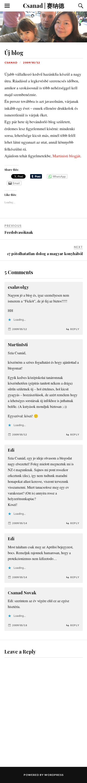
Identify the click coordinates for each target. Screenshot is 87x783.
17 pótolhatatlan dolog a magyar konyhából (45, 253)
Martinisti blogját (66, 155)
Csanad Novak (22, 592)
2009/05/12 (31, 62)
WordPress (54, 774)
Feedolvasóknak (18, 232)
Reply (74, 329)
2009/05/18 (19, 625)
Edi (11, 450)
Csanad (10, 62)
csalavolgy (18, 287)
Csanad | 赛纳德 (43, 5)
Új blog (13, 52)
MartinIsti (18, 344)
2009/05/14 (19, 523)
